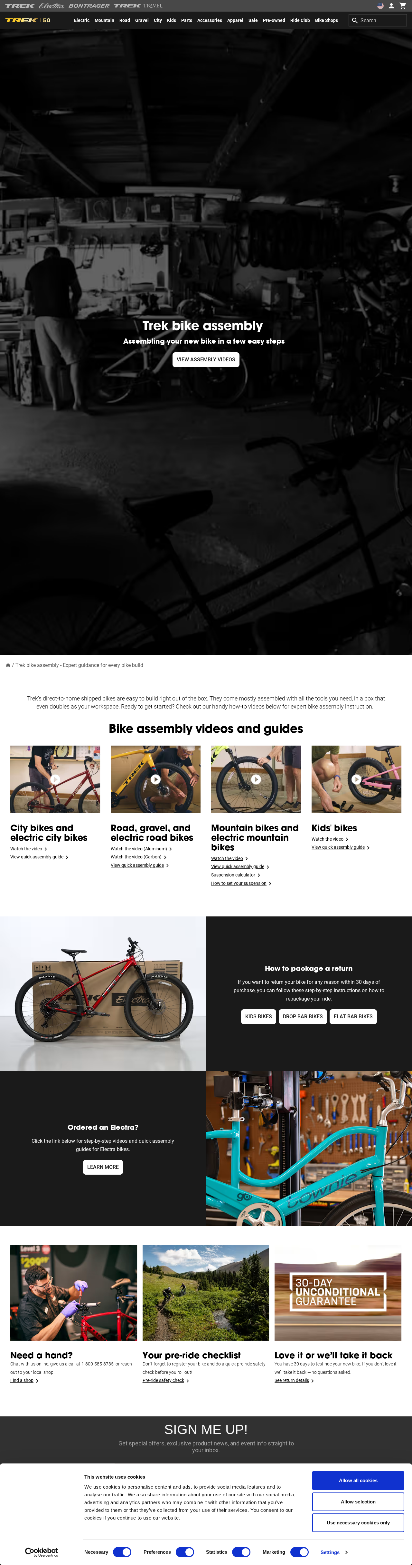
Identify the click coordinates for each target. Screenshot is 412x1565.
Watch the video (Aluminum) (139, 848)
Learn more (103, 1167)
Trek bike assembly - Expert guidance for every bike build (80, 665)
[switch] (185, 1552)
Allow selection (358, 1501)
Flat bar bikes (353, 1016)
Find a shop (21, 1380)
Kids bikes (258, 1016)
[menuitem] (81, 20)
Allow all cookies (358, 1480)
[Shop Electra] (52, 5)
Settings (330, 1552)
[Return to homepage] (8, 665)
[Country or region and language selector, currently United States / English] (380, 6)
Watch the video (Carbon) (136, 856)
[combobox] (378, 20)
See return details (292, 1380)
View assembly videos (206, 360)
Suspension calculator (233, 874)
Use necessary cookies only (358, 1522)
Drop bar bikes (303, 1016)
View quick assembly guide (36, 856)
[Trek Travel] (138, 6)
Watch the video (26, 848)
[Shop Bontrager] (89, 6)
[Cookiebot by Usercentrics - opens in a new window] (42, 1552)
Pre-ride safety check (163, 1380)
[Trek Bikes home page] (20, 6)
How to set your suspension (239, 883)
